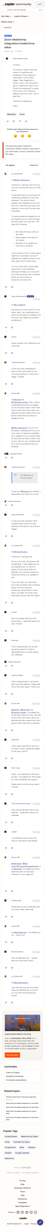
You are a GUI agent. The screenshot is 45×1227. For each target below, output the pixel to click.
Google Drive (10, 1147)
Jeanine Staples (17, 675)
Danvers (14, 393)
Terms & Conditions (14, 1173)
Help (22, 1184)
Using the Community (14, 1076)
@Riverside (24, 710)
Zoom (22, 114)
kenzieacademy (17, 952)
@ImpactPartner (20, 552)
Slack (22, 1147)
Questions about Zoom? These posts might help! (21, 1097)
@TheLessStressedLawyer (28, 866)
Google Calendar (22, 1153)
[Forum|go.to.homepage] (17, 4)
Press (22, 1191)
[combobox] (22, 10)
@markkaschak (20, 932)
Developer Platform (22, 1188)
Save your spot (12, 1055)
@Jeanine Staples (18, 712)
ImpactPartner (16, 515)
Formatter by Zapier (21, 1142)
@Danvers (25, 491)
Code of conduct (13, 1073)
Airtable (8, 1153)
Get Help (5, 16)
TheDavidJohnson (18, 362)
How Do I (8, 28)
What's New (6, 22)
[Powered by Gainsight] (22, 1168)
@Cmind (17, 400)
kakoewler (15, 740)
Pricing (23, 1181)
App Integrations (22, 1206)
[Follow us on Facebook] (18, 1212)
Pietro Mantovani (19, 59)
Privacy (34, 1224)
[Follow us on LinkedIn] (22, 1212)
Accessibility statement (30, 1173)
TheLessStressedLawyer (20, 804)
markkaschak (16, 900)
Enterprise (22, 1199)
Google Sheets (11, 1136)
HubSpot (31, 1147)
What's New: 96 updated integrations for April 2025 (22, 1107)
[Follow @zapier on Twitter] (31, 1212)
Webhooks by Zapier (29, 1136)
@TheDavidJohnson (19, 402)
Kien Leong (15, 768)
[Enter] (3, 10)
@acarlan (15, 710)
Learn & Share (20, 16)
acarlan (14, 612)
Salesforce (9, 1158)
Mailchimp (11, 114)
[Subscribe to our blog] (26, 1212)
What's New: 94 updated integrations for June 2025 (22, 1103)
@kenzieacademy (21, 983)
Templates (22, 1202)
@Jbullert (18, 869)
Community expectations (16, 1080)
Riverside (14, 640)
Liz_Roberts (15, 174)
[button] (40, 4)
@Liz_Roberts (19, 305)
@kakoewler (16, 864)
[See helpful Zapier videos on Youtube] (35, 1212)
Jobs (22, 1195)
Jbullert (14, 832)
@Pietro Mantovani (21, 180)
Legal (26, 1224)
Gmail (7, 1142)
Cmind (13, 337)
